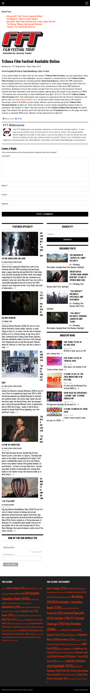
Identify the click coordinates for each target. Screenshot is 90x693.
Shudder (15, 630)
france (5, 611)
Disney (17, 603)
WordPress (84, 689)
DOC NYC (74, 608)
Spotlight (63, 665)
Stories (77, 666)
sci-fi (31, 627)
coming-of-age (7, 603)
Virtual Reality (73, 679)
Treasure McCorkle (69, 674)
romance (24, 627)
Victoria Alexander (57, 678)
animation (30, 588)
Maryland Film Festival (62, 644)
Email (5, 195)
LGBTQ (32, 616)
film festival (34, 607)
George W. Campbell (15, 611)
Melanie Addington (66, 648)
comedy (34, 599)
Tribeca (29, 637)
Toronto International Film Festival (13, 637)
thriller (23, 633)
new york (15, 623)
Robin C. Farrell (12, 627)
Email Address (9, 554)
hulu (16, 616)
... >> (14, 288)
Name (5, 185)
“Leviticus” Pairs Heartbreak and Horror (20, 26)
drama (24, 607)
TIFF (31, 634)
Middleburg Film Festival (33, 620)
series (8, 630)
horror (7, 615)
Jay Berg (78, 640)
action (4, 588)
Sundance (26, 630)
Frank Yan (58, 630)
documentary (11, 607)
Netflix (6, 623)
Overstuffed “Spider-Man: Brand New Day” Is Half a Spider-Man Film (30, 21)
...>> (61, 353)
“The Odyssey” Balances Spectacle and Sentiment (24, 24)
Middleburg (21, 620)
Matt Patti (9, 619)
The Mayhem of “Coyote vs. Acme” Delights (22, 18)
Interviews (66, 639)
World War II (13, 640)
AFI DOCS (72, 588)
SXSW (15, 634)
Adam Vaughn (16, 588)
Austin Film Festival (60, 592)
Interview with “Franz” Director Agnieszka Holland (24, 16)
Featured (55, 613)
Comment (6, 156)
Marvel (38, 616)
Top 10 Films (39, 634)
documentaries (25, 603)
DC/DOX (65, 608)
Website (5, 204)
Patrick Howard (60, 656)
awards (39, 588)
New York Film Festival (66, 652)
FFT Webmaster (13, 125)
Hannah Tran (30, 611)
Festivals (62, 618)
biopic (5, 594)
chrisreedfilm (16, 593)
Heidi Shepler (71, 634)
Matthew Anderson (77, 644)
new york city (25, 624)
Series (51, 661)
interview (23, 615)
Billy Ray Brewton (63, 597)
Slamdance (61, 661)
